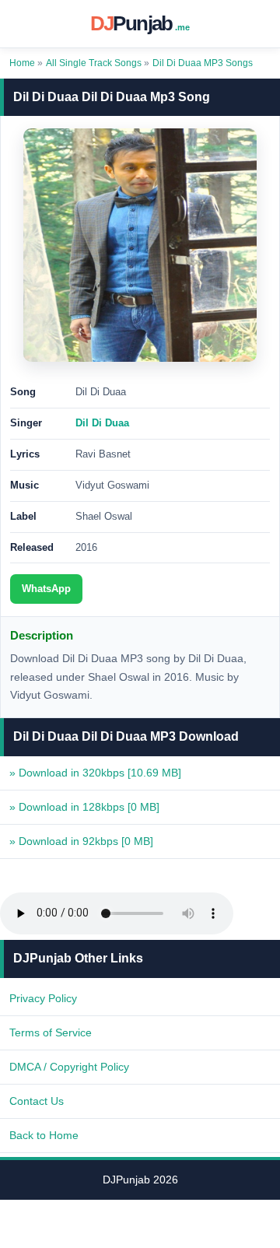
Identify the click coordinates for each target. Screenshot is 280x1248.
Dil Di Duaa (102, 423)
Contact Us (36, 1101)
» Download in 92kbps (81, 841)
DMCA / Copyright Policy (69, 1066)
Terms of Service (50, 1032)
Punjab (140, 23)
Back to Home (44, 1135)
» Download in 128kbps (84, 807)
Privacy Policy (43, 998)
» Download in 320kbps (95, 772)
